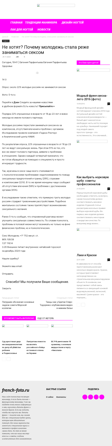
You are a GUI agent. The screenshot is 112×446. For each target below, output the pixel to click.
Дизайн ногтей (73, 22)
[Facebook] (84, 397)
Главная (16, 22)
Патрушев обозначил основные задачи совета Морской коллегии (18, 305)
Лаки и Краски (87, 255)
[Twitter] (96, 397)
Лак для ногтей (21, 29)
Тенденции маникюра (41, 22)
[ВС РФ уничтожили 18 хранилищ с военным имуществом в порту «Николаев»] (62, 331)
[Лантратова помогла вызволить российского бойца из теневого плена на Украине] (37, 331)
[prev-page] (4, 359)
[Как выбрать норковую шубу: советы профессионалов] (93, 157)
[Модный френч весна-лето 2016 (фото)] (93, 81)
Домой (5, 36)
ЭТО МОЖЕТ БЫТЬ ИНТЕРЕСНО (19, 318)
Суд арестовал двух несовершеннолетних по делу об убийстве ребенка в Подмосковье (12, 347)
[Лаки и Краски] (93, 240)
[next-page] (8, 359)
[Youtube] (101, 397)
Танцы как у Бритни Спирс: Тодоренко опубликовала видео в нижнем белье (56, 305)
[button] (106, 22)
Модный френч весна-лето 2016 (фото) (92, 97)
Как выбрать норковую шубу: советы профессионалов (93, 180)
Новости (43, 29)
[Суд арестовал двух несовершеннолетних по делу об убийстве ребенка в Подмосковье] (12, 331)
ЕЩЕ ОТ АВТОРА (46, 318)
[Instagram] (90, 397)
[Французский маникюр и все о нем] (56, 9)
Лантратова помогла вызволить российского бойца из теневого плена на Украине (36, 347)
